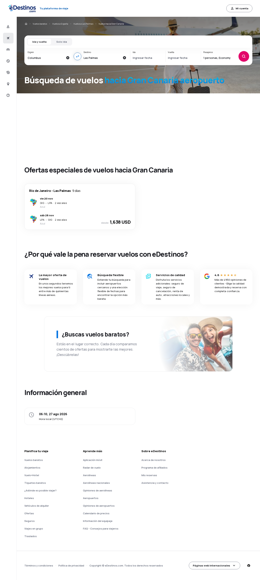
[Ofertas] (7, 61)
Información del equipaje (97, 521)
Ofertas (29, 513)
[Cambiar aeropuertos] (77, 56)
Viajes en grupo (33, 528)
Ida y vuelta (39, 41)
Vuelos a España (60, 23)
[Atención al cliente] (7, 95)
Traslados (30, 536)
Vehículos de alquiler (36, 505)
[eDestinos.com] (25, 24)
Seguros (29, 521)
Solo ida (61, 41)
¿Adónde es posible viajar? (40, 490)
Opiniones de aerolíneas (97, 490)
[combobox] (46, 58)
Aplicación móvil (92, 460)
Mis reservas (149, 475)
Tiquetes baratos (35, 483)
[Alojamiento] (7, 49)
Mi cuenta (242, 8)
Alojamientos (32, 467)
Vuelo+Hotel (31, 475)
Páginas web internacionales (211, 565)
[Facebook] (248, 565)
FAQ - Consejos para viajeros (100, 528)
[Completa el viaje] (7, 72)
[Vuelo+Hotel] (7, 26)
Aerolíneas (89, 475)
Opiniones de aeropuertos (99, 505)
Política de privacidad (71, 565)
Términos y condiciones (38, 565)
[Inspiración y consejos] (7, 84)
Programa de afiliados (154, 467)
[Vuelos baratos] (7, 38)
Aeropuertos (90, 498)
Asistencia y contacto (154, 483)
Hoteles (29, 498)
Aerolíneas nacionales (96, 483)
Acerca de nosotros (153, 460)
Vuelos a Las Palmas (83, 23)
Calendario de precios (96, 513)
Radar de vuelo (92, 467)
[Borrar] (67, 58)
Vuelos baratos (40, 23)
